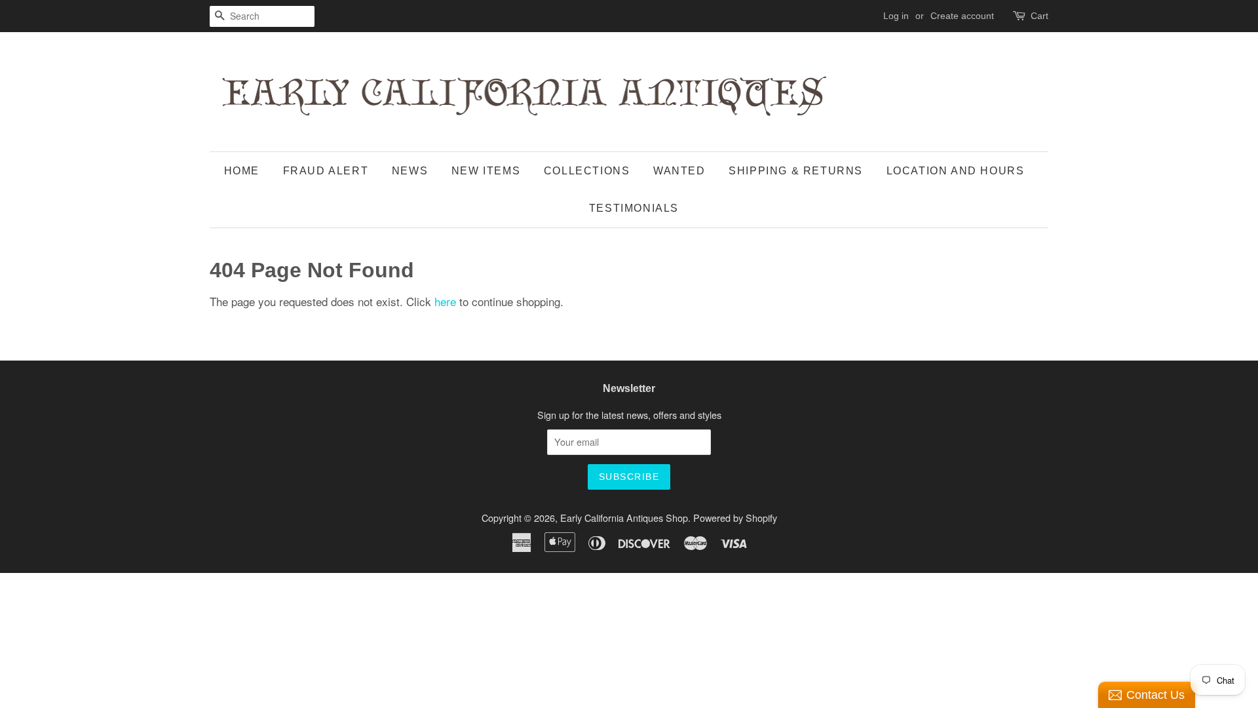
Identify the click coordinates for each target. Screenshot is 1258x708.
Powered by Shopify (735, 517)
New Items (485, 170)
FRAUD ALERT (326, 170)
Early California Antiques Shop (624, 517)
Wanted (679, 170)
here (445, 301)
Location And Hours (955, 170)
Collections (587, 170)
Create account (962, 15)
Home (241, 170)
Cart (1039, 15)
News (410, 170)
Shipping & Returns (796, 170)
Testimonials (634, 208)
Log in (896, 15)
